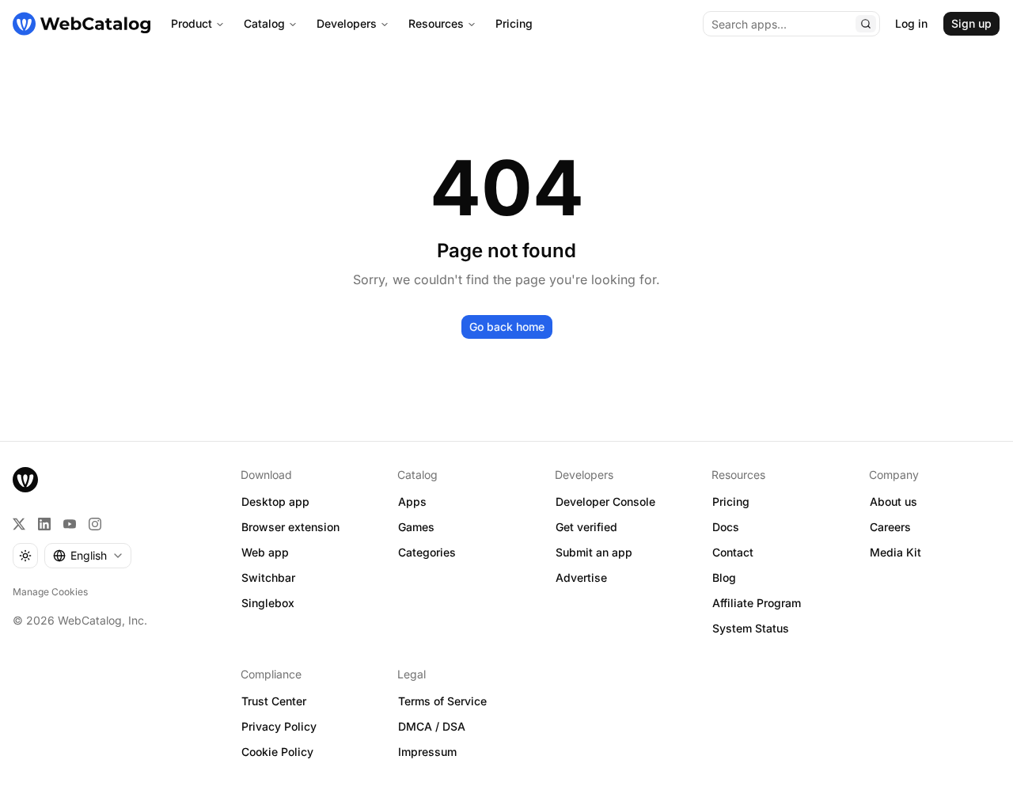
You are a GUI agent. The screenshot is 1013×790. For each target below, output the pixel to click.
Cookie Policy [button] (277, 751)
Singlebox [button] (267, 603)
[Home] (81, 23)
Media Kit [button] (895, 552)
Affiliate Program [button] (756, 603)
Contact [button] (732, 552)
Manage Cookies (50, 592)
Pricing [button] (730, 501)
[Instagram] (95, 524)
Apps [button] (412, 501)
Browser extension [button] (290, 527)
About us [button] (893, 501)
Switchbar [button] (268, 577)
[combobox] (87, 555)
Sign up (971, 23)
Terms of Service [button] (442, 701)
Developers (347, 23)
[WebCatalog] (25, 479)
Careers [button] (890, 527)
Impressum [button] (427, 751)
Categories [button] (427, 552)
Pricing (514, 23)
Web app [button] (265, 552)
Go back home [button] (506, 326)
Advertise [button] (581, 577)
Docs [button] (725, 527)
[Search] (866, 23)
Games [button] (416, 527)
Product (191, 23)
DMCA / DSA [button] (431, 726)
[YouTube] (69, 524)
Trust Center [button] (273, 701)
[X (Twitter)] (19, 524)
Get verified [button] (586, 527)
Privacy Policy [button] (279, 726)
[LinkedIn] (44, 524)
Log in (911, 23)
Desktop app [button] (275, 501)
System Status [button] (750, 628)
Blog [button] (724, 577)
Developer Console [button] (605, 501)
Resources (436, 23)
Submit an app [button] (594, 552)
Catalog (264, 23)
